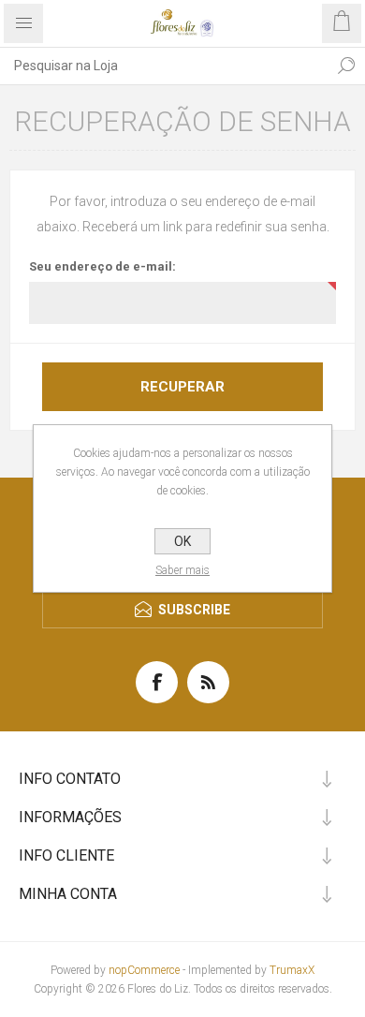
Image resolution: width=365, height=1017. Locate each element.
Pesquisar (346, 65)
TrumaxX (292, 970)
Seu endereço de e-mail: (102, 266)
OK (182, 541)
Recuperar (182, 386)
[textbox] (164, 65)
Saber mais (182, 570)
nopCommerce (144, 970)
